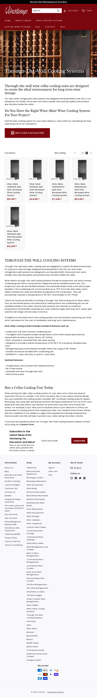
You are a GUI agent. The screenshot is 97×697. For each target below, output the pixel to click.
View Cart (53, 471)
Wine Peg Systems (35, 512)
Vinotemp (31, 621)
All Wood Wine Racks (36, 492)
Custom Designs (12, 485)
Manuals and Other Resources (13, 476)
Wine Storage (23, 20)
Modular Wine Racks (36, 499)
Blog (7, 471)
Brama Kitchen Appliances (33, 472)
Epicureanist (32, 635)
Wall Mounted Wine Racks (35, 504)
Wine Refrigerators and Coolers (37, 548)
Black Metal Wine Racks (37, 495)
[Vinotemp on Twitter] (80, 478)
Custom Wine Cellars (36, 527)
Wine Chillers (32, 605)
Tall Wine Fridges (34, 595)
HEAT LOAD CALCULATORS (29, 132)
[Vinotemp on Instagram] (71, 478)
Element (30, 632)
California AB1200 (12, 534)
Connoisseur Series (35, 650)
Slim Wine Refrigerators (37, 588)
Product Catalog (12, 481)
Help (62, 27)
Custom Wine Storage (18, 27)
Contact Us (10, 492)
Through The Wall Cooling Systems (34, 616)
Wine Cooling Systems (49, 20)
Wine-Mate (32, 628)
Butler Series (32, 646)
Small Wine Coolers (35, 591)
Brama (30, 639)
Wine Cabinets (33, 520)
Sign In (51, 467)
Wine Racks (32, 488)
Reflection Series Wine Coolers (37, 655)
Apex (29, 625)
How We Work (11, 514)
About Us (9, 467)
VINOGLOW (31, 467)
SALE (37, 27)
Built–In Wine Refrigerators (33, 554)
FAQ (50, 475)
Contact (50, 27)
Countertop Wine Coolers (35, 567)
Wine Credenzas (34, 523)
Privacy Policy (11, 538)
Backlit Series (33, 643)
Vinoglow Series (34, 660)
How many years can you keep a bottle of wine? (14, 508)
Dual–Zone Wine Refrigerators (34, 573)
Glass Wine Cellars (35, 543)
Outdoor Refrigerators (37, 584)
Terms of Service (12, 541)
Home (8, 20)
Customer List (11, 488)
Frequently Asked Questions (12, 500)
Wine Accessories (35, 485)
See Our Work (11, 518)
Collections (17, 66)
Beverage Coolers (35, 477)
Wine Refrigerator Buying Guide (13, 523)
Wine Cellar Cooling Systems (36, 610)
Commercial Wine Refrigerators (35, 560)
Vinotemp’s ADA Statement (12, 529)
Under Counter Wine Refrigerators (36, 600)
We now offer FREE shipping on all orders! (48, 2)
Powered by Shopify (55, 692)
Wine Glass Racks (35, 509)
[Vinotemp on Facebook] (76, 478)
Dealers (8, 495)
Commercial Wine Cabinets (35, 538)
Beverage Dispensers (36, 481)
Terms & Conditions (14, 545)
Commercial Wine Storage (35, 532)
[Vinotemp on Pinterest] (84, 478)
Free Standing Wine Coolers (35, 579)
